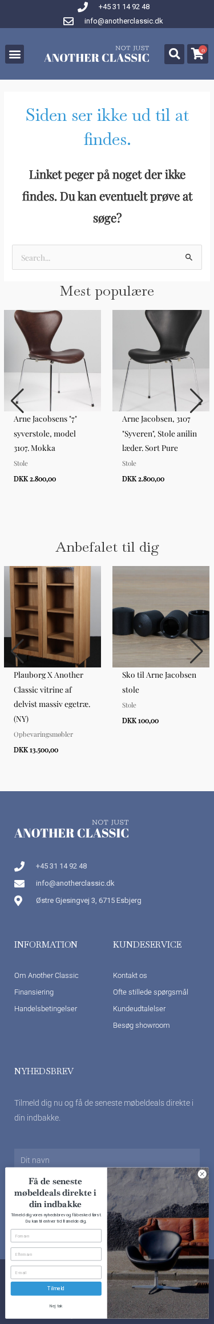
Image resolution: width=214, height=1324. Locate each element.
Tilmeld (55, 1289)
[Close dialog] (202, 1173)
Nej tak (56, 1306)
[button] (14, 54)
